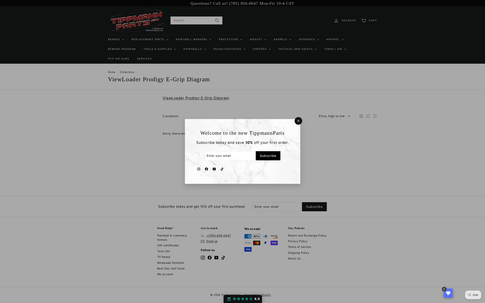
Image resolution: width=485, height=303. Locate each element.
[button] (243, 299)
